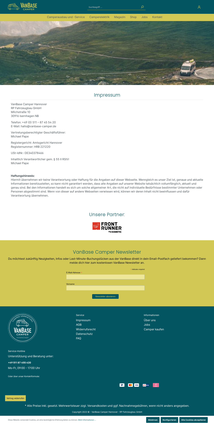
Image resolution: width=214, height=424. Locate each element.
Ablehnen (153, 420)
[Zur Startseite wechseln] (22, 6)
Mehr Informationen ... (87, 420)
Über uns (150, 320)
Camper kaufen (154, 329)
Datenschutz (84, 334)
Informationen (151, 315)
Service (80, 315)
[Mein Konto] (199, 7)
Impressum (83, 320)
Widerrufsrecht (86, 329)
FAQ (78, 338)
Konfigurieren (169, 420)
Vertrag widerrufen (15, 398)
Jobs (147, 324)
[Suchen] (142, 7)
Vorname (70, 284)
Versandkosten (97, 405)
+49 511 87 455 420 (19, 362)
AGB (79, 324)
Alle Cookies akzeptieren (193, 420)
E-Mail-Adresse (74, 272)
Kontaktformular (31, 376)
